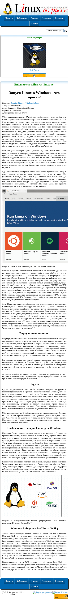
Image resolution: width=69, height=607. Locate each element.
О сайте (34, 24)
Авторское (46, 18)
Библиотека (22, 18)
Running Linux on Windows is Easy (25, 103)
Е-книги (34, 18)
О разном (59, 18)
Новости (9, 18)
